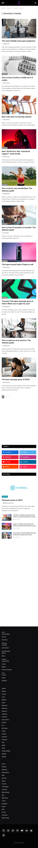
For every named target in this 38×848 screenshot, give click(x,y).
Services (4, 778)
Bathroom (4, 708)
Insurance (4, 639)
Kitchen (4, 722)
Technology (5, 786)
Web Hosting (5, 792)
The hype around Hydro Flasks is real (17, 264)
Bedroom (4, 711)
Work (3, 809)
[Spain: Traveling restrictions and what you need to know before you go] (6, 526)
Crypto (4, 664)
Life (3, 725)
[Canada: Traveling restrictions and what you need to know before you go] (6, 517)
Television (5, 815)
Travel (3, 801)
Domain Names (6, 751)
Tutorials (4, 789)
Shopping (4, 803)
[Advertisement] (19, 422)
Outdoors (4, 736)
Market (4, 667)
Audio (3, 748)
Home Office (5, 719)
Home (3, 702)
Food (3, 673)
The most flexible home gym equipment (18, 41)
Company (4, 645)
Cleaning (4, 714)
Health (4, 688)
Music (3, 656)
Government (5, 648)
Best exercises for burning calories (16, 117)
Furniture (4, 717)
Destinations (5, 772)
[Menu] (3, 3)
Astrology (4, 728)
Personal (4, 739)
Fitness (4, 37)
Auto (3, 632)
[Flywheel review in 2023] (19, 488)
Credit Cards (5, 661)
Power (3, 764)
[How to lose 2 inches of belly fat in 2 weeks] (19, 65)
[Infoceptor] (19, 3)
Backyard (4, 705)
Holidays (4, 680)
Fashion (4, 734)
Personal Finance (7, 669)
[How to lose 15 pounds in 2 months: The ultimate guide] (19, 215)
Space (3, 781)
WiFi (3, 795)
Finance (4, 659)
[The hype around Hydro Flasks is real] (19, 252)
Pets (3, 742)
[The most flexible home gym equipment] (19, 28)
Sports (4, 806)
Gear (3, 775)
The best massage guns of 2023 (16, 379)
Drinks (3, 677)
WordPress (5, 798)
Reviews (4, 496)
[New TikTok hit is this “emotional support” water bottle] (19, 139)
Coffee (4, 675)
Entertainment (6, 651)
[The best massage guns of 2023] (19, 367)
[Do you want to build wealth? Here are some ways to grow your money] (6, 535)
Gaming (4, 753)
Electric (4, 637)
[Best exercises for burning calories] (19, 104)
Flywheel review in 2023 (12, 500)
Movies (4, 653)
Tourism (4, 784)
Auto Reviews (6, 634)
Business (4, 643)
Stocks (4, 812)
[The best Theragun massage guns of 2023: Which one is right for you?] (19, 289)
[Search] (35, 3)
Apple (3, 745)
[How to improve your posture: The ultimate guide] (19, 328)
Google (4, 756)
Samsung (4, 769)
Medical (4, 700)
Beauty (4, 691)
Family (3, 731)
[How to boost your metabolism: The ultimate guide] (19, 176)
